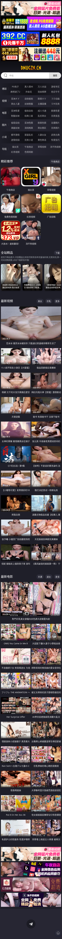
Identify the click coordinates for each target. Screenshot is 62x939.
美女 (40, 301)
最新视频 (7, 301)
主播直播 (42, 103)
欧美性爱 (55, 110)
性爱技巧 (55, 139)
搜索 (55, 75)
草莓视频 (42, 146)
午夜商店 (29, 146)
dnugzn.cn (31, 68)
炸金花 (29, 91)
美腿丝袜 (15, 127)
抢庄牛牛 (55, 91)
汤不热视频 (55, 146)
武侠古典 (55, 134)
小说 (4, 137)
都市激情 (15, 134)
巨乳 (49, 301)
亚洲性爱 (15, 110)
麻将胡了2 (15, 91)
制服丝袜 (15, 115)
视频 (4, 100)
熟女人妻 (15, 103)
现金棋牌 (42, 91)
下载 (57, 252)
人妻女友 (42, 134)
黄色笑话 (42, 139)
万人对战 (42, 86)
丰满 (40, 576)
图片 (4, 125)
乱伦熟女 (42, 115)
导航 (4, 149)
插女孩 (15, 146)
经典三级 (29, 115)
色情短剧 (29, 151)
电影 (4, 112)
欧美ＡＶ (42, 98)
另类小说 (29, 139)
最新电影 (7, 577)
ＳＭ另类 (55, 103)
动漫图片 (55, 122)
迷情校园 (15, 139)
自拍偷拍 (29, 98)
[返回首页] (58, 933)
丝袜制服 (29, 103)
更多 (57, 301)
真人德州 (29, 86)
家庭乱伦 (29, 134)
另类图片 (55, 127)
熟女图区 (42, 127)
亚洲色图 (29, 122)
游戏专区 (55, 86)
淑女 (49, 576)
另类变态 (55, 115)
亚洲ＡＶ (15, 98)
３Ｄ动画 (55, 98)
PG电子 (15, 86)
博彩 (4, 88)
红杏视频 (15, 151)
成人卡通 (42, 110)
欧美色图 (42, 122)
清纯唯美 (29, 127)
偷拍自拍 (29, 110)
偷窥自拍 (15, 122)
